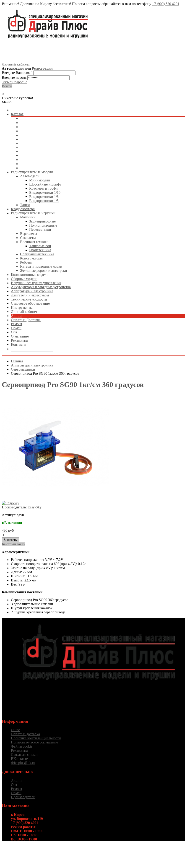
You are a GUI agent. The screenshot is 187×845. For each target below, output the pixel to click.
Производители (23, 797)
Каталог (17, 114)
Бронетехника (40, 250)
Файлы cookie (21, 746)
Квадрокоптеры (32, 123)
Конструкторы (31, 258)
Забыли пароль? (14, 82)
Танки (25, 205)
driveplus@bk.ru (23, 763)
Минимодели (39, 180)
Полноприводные (43, 225)
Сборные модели (33, 135)
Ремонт (16, 324)
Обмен (16, 328)
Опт (14, 332)
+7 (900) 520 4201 (165, 4)
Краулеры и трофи (43, 188)
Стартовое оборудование (39, 164)
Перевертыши (40, 229)
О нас (15, 730)
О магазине (20, 336)
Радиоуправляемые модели (41, 118)
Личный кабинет (24, 312)
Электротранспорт (34, 143)
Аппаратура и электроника (41, 151)
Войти (7, 86)
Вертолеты (28, 233)
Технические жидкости (38, 160)
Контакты (18, 344)
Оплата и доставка (25, 734)
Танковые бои (40, 246)
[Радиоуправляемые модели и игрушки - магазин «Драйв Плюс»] (98, 689)
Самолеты (28, 238)
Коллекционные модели (39, 131)
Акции (16, 316)
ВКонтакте (19, 759)
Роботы (26, 262)
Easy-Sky (35, 507)
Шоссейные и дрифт (45, 184)
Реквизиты (19, 340)
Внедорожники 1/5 (44, 201)
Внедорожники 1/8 (44, 197)
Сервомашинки (23, 369)
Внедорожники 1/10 (44, 192)
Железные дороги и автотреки (43, 270)
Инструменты (31, 168)
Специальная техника (37, 254)
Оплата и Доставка (26, 320)
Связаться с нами (24, 754)
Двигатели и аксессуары (39, 155)
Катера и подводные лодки (41, 266)
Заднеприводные (42, 221)
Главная (17, 361)
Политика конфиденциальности (36, 738)
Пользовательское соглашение (34, 742)
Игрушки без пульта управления (45, 139)
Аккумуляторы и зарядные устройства (50, 147)
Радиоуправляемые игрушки (42, 127)
